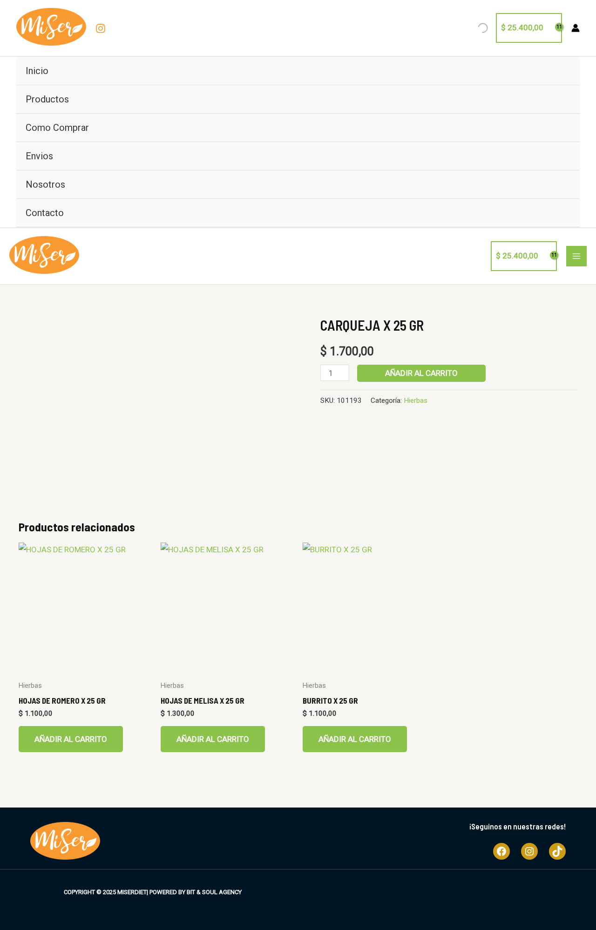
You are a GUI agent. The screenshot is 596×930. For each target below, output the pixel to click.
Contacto (45, 212)
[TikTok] (557, 851)
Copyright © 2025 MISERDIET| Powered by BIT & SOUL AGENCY (153, 892)
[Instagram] (100, 28)
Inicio (37, 70)
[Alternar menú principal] (576, 256)
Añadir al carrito (421, 373)
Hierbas (415, 400)
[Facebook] (501, 851)
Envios (39, 156)
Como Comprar (57, 127)
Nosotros (45, 184)
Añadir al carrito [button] (70, 739)
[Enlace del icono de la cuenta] (575, 28)
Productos (47, 99)
